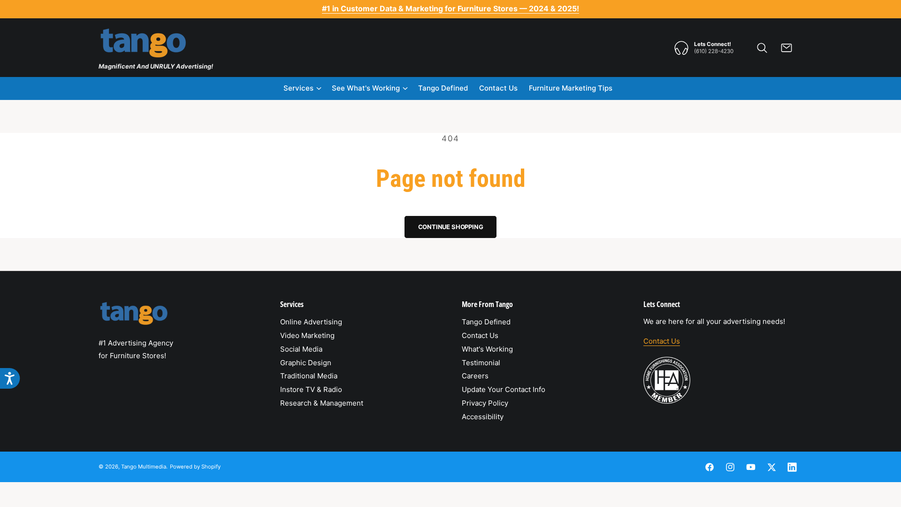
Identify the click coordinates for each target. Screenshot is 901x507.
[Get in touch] (786, 48)
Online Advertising (311, 321)
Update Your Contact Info (503, 389)
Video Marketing (307, 335)
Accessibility (483, 416)
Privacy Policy (485, 403)
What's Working (487, 349)
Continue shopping (450, 226)
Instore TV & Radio (311, 389)
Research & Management (321, 403)
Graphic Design (305, 362)
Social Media (301, 349)
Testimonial (481, 362)
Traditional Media (308, 375)
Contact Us (480, 335)
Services (298, 88)
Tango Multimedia (143, 466)
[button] (762, 48)
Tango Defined (486, 321)
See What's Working (366, 88)
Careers (475, 375)
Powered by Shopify (195, 466)
